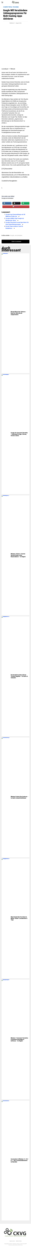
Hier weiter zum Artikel (8, 196)
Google (12, 235)
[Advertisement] (15, 44)
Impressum (12, 1241)
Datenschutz (19, 1241)
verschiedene (18, 235)
